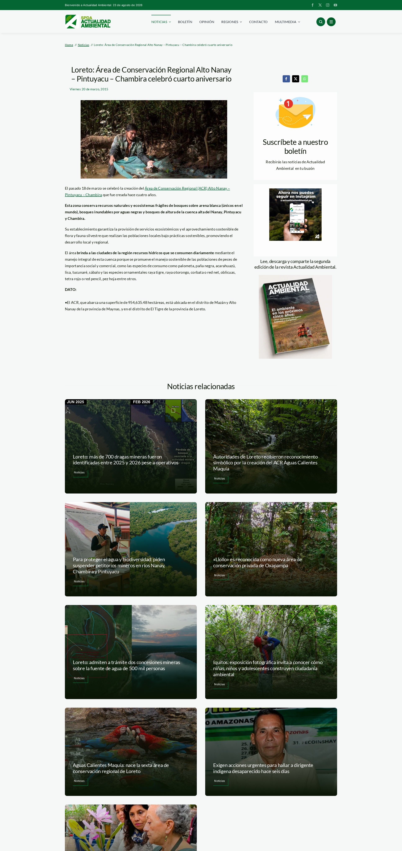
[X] (295, 78)
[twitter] (320, 5)
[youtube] (335, 5)
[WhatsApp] (304, 78)
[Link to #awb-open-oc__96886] (320, 21)
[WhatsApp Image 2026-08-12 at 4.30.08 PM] (295, 277)
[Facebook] (286, 78)
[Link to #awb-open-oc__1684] (331, 21)
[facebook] (312, 5)
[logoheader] (88, 16)
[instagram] (327, 5)
